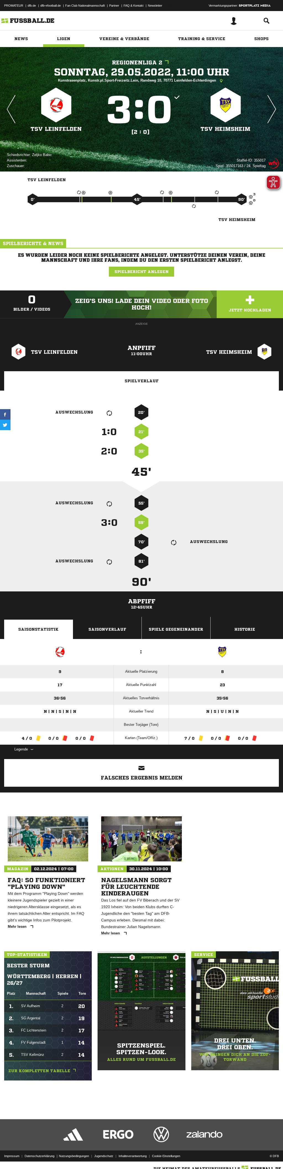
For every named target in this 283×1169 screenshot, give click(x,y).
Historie (244, 629)
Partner (114, 5)
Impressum (11, 1156)
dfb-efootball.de (50, 5)
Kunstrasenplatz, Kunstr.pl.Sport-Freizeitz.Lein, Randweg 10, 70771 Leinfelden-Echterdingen (137, 80)
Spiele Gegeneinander (176, 629)
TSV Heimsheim (225, 129)
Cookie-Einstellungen (166, 1156)
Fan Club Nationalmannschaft (85, 5)
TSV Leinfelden (56, 129)
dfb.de (32, 5)
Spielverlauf (142, 381)
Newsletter (155, 5)
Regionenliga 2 (137, 63)
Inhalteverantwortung (133, 1156)
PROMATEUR (13, 5)
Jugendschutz (103, 1156)
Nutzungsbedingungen (74, 1156)
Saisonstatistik (38, 629)
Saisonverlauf (107, 629)
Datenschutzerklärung (39, 1156)
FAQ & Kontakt (133, 5)
